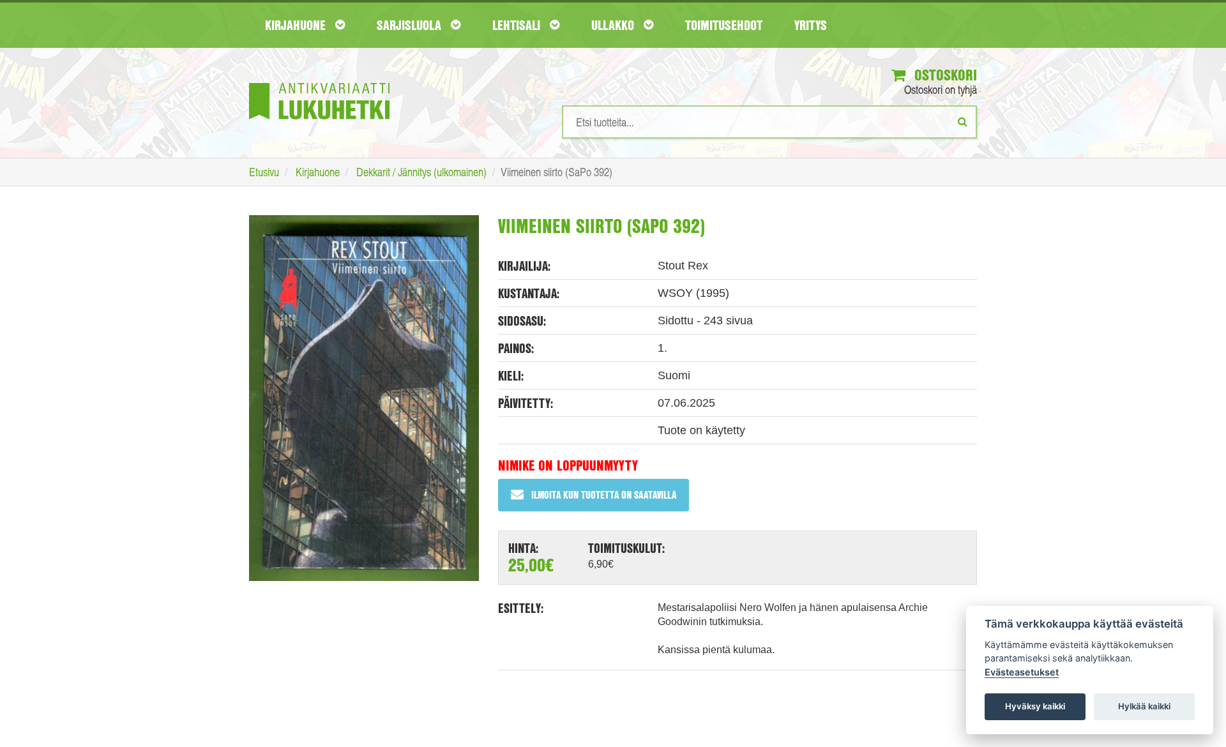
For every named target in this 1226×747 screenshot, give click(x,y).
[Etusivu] (319, 82)
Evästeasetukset (1022, 672)
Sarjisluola (410, 24)
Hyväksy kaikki (1035, 706)
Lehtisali (517, 24)
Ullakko (614, 24)
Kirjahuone (297, 24)
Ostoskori (944, 74)
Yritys (810, 24)
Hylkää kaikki (1144, 706)
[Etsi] (962, 121)
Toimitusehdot (723, 24)
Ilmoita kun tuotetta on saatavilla (603, 494)
